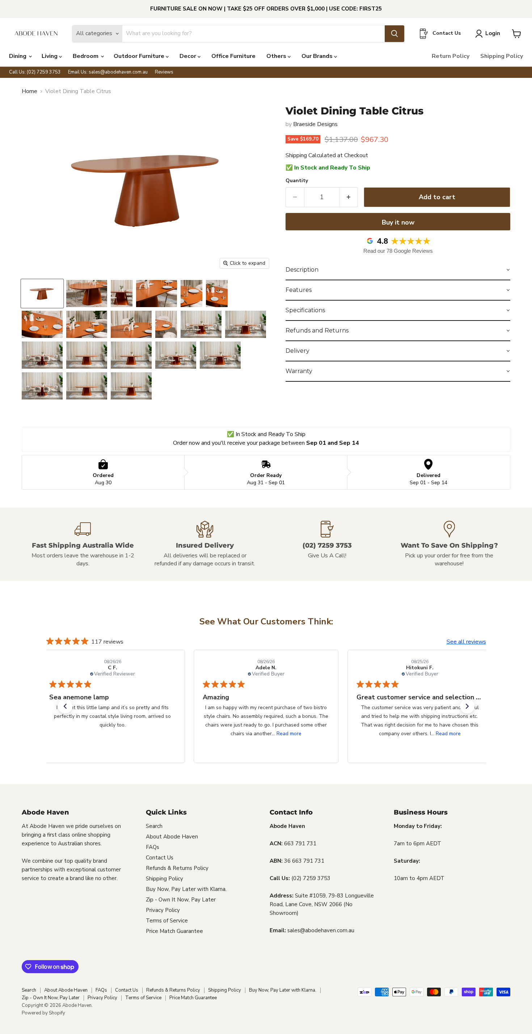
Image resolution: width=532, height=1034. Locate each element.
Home (29, 91)
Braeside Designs (315, 124)
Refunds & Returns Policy (177, 868)
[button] (398, 270)
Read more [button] (288, 733)
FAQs (152, 847)
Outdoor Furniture (140, 56)
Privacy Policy (163, 910)
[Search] (394, 33)
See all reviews (466, 642)
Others (277, 56)
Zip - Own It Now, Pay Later (181, 899)
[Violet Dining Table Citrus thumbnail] (42, 293)
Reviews (164, 72)
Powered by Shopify (43, 1013)
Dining (18, 56)
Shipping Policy (501, 56)
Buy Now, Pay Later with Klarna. (186, 889)
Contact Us (159, 857)
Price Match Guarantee (174, 931)
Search (154, 826)
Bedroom (86, 56)
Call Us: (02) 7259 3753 (35, 72)
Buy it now (398, 222)
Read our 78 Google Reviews (398, 251)
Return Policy (450, 56)
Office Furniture (233, 56)
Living (50, 56)
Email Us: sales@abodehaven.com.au (108, 72)
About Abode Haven (172, 836)
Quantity (297, 181)
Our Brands (317, 56)
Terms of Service (167, 920)
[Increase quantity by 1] (348, 197)
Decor (189, 56)
